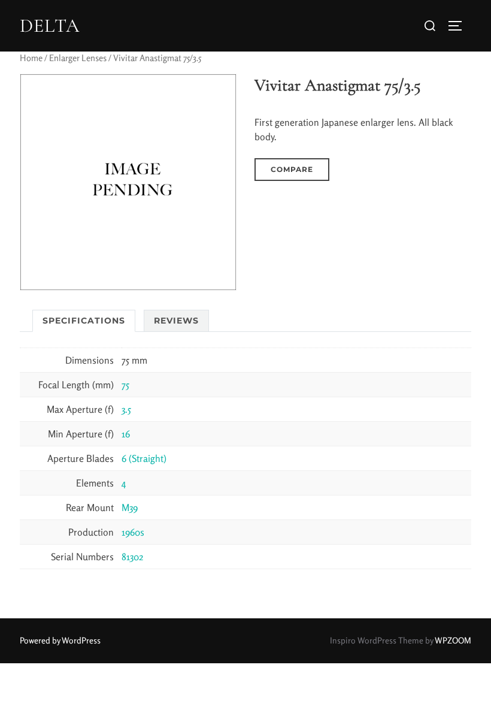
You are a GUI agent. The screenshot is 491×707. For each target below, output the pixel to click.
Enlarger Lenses (78, 58)
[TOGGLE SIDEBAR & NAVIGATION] (459, 26)
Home (31, 58)
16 (126, 434)
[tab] (83, 321)
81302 (132, 557)
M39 (130, 507)
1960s (133, 532)
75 (125, 385)
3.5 (126, 409)
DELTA (50, 25)
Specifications (84, 320)
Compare (292, 169)
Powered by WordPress (60, 640)
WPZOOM (453, 640)
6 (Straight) (144, 458)
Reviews (176, 320)
